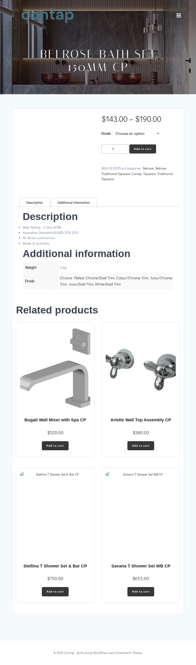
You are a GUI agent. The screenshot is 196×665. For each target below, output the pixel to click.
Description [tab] (34, 202)
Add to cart (143, 149)
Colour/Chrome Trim (132, 277)
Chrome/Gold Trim (99, 277)
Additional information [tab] (74, 202)
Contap (136, 173)
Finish (106, 133)
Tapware (149, 173)
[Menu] (179, 15)
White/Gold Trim (107, 283)
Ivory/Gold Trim (81, 283)
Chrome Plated (72, 277)
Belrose (148, 168)
